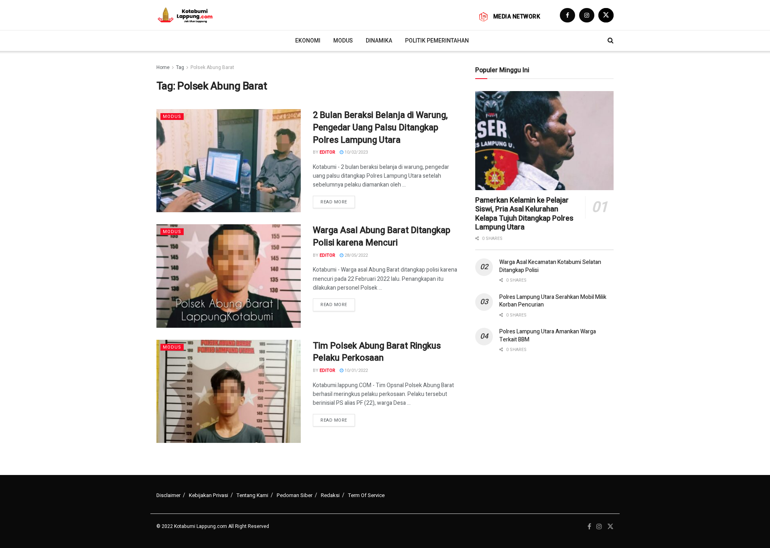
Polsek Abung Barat (212, 67)
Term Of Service (366, 495)
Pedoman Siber (294, 495)
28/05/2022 (355, 255)
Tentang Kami (252, 495)
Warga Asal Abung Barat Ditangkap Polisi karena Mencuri (381, 236)
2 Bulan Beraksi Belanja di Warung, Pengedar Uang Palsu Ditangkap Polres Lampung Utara (380, 127)
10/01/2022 (355, 370)
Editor (327, 152)
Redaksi (330, 495)
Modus (343, 40)
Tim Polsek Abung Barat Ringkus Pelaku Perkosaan (377, 352)
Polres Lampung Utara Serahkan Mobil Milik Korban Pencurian (552, 301)
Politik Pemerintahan (437, 40)
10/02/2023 (355, 152)
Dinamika (379, 40)
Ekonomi (307, 40)
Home (163, 67)
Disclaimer (168, 495)
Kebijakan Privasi (208, 495)
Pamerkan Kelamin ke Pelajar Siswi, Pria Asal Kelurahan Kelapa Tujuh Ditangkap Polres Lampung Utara (524, 214)
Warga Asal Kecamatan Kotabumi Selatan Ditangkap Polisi (550, 266)
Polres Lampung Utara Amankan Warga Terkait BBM (547, 335)
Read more (333, 202)
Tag (180, 67)
